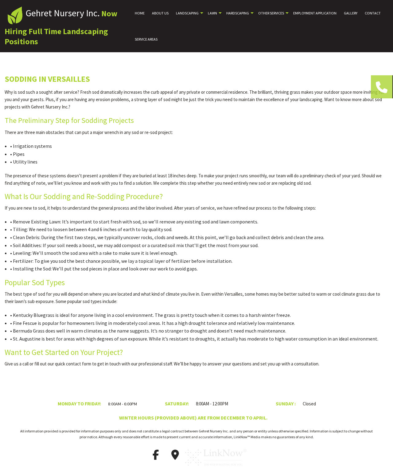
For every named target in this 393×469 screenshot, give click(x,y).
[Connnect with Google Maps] (175, 457)
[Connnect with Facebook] (155, 457)
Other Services (271, 13)
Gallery (350, 13)
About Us (160, 13)
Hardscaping (237, 13)
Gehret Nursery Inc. (62, 13)
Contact (373, 13)
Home (140, 13)
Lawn (212, 13)
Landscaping (187, 13)
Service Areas (146, 39)
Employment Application (315, 13)
